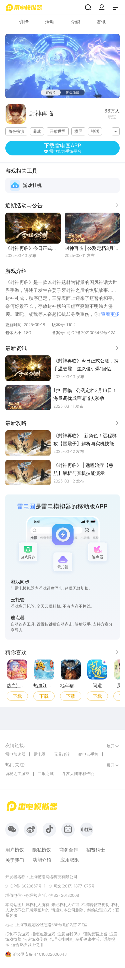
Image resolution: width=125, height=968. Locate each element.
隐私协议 (41, 850)
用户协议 (14, 850)
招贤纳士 (95, 850)
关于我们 (14, 860)
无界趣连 (62, 754)
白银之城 (46, 773)
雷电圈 (40, 754)
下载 (17, 696)
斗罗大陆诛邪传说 (78, 773)
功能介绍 (42, 860)
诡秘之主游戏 (17, 773)
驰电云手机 (88, 754)
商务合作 (68, 850)
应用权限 (69, 860)
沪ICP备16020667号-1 (25, 885)
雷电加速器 (15, 754)
